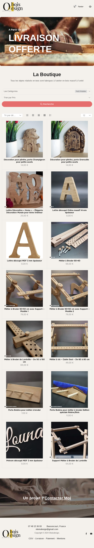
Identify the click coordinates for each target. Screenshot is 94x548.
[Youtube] (91, 534)
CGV (31, 538)
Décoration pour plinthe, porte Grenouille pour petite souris (69, 160)
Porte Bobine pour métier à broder (24, 410)
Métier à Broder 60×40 (69, 260)
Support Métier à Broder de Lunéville (69, 460)
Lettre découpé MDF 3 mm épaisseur (24, 260)
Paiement (50, 538)
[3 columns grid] (33, 115)
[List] (50, 115)
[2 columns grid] (27, 115)
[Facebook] (86, 534)
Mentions (61, 538)
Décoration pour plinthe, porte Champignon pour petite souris (24, 160)
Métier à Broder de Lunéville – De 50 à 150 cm (24, 360)
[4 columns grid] (39, 115)
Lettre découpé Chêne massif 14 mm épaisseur (69, 211)
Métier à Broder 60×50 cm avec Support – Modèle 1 (24, 310)
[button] (78, 6)
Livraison (39, 538)
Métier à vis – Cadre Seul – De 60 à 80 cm (69, 359)
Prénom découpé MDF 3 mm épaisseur (24, 460)
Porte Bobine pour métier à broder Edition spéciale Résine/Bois (69, 411)
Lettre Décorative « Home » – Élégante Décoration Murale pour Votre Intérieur (24, 211)
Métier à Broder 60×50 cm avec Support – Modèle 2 (70, 310)
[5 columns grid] (44, 115)
